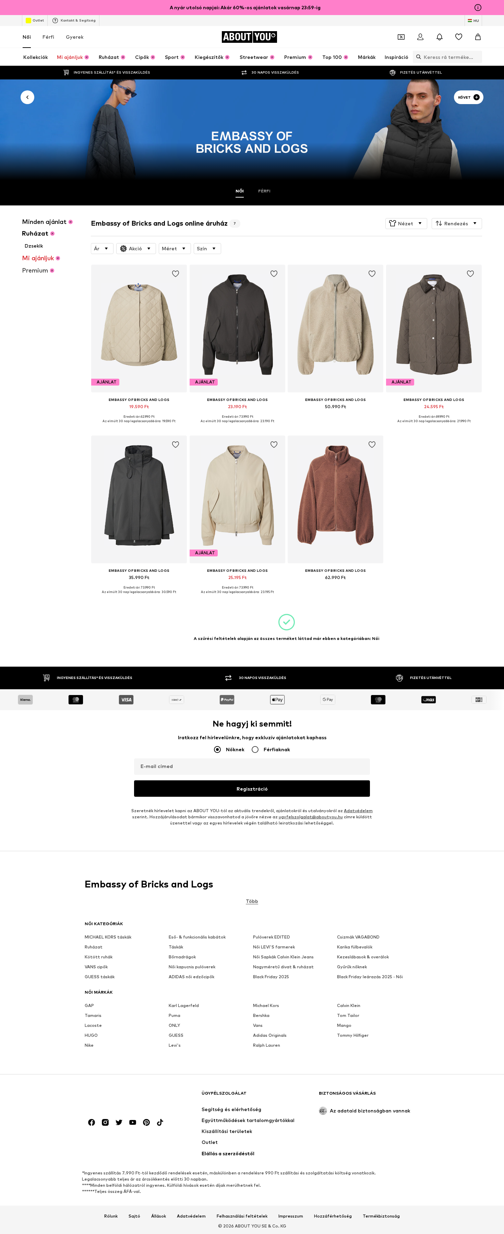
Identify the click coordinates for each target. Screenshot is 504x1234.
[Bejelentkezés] (420, 37)
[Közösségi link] (91, 1123)
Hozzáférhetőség (333, 1216)
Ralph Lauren (266, 1045)
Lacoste (93, 1025)
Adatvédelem (358, 811)
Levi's (175, 1045)
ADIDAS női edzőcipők (191, 977)
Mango (344, 1025)
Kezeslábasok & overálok (363, 957)
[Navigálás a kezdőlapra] (122, 1096)
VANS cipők (96, 967)
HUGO (91, 1035)
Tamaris (93, 1015)
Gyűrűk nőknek (352, 967)
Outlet (38, 20)
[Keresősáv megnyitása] (417, 57)
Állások (158, 1216)
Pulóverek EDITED (271, 937)
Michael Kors (266, 1005)
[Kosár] (478, 37)
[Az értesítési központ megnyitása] (439, 37)
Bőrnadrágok (182, 957)
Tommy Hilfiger (353, 1035)
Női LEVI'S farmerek (274, 947)
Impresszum (290, 1216)
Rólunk (111, 1216)
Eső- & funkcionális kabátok (197, 937)
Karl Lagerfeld (184, 1005)
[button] (406, 223)
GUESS (176, 1035)
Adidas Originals (270, 1035)
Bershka (261, 1015)
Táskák (176, 947)
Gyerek (74, 37)
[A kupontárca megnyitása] (401, 37)
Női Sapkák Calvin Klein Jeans (283, 957)
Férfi (48, 37)
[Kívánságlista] (459, 37)
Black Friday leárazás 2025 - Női (370, 977)
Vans (258, 1025)
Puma (174, 1015)
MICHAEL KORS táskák (108, 937)
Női (27, 37)
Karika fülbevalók (354, 947)
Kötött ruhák (98, 957)
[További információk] (139, 426)
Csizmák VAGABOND (358, 937)
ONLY (174, 1025)
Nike (89, 1045)
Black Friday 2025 (271, 977)
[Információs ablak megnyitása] (478, 7)
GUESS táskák (100, 977)
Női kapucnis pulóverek (192, 967)
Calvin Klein (348, 1005)
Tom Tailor (348, 1015)
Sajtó (134, 1216)
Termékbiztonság (381, 1216)
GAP (89, 1005)
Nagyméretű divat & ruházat (283, 967)
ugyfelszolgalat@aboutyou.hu (311, 817)
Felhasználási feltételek (242, 1216)
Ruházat (94, 947)
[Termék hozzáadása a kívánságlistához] (176, 274)
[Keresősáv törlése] (476, 57)
